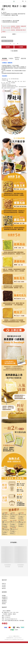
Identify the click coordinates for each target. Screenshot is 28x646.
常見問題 (4, 595)
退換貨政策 (4, 602)
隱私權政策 (4, 600)
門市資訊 (4, 586)
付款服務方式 (4, 598)
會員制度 (4, 603)
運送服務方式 (4, 597)
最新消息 (4, 588)
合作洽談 (4, 585)
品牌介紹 (4, 583)
